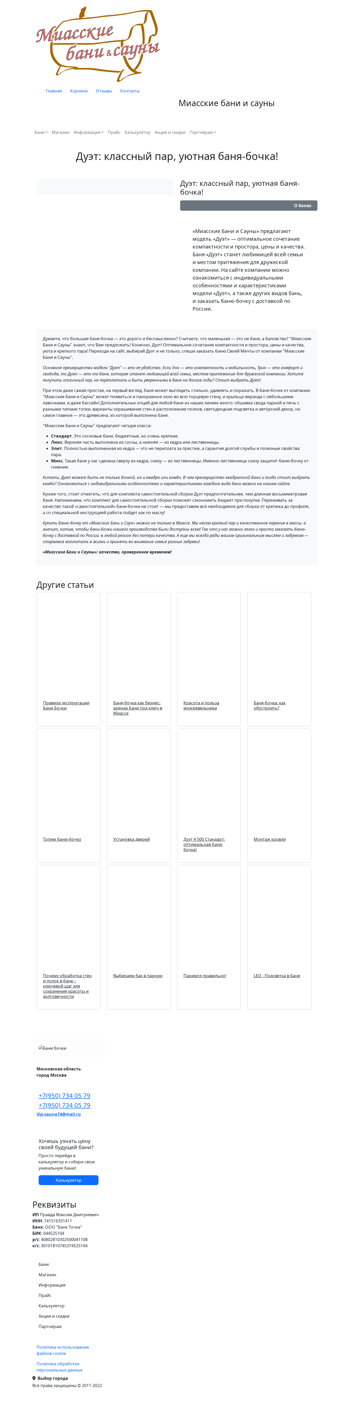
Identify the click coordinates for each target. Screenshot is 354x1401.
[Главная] (99, 44)
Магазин (60, 132)
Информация (87, 132)
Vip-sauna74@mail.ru (59, 1114)
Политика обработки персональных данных (59, 1367)
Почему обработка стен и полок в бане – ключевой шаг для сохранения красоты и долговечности (67, 986)
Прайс (114, 132)
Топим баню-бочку (62, 839)
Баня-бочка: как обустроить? (270, 705)
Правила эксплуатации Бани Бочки (66, 705)
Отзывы (104, 91)
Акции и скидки (170, 132)
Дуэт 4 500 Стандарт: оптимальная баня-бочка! (204, 844)
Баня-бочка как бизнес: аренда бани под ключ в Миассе (137, 708)
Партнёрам (201, 132)
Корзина (79, 91)
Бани (39, 132)
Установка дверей (131, 839)
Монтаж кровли (270, 839)
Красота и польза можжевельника (201, 705)
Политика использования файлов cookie (63, 1350)
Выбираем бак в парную (137, 976)
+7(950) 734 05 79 (64, 1095)
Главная (54, 91)
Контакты (130, 91)
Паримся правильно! (204, 976)
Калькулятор (138, 132)
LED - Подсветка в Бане (277, 976)
